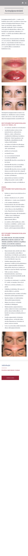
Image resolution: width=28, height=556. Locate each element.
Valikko (25, 2)
